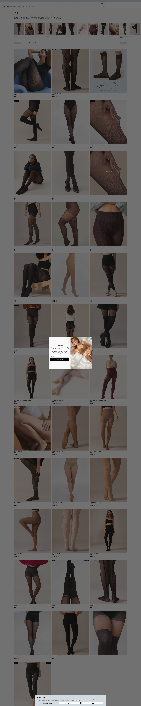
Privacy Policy (77, 700)
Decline (92, 703)
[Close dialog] (91, 338)
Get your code (59, 359)
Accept (69, 703)
